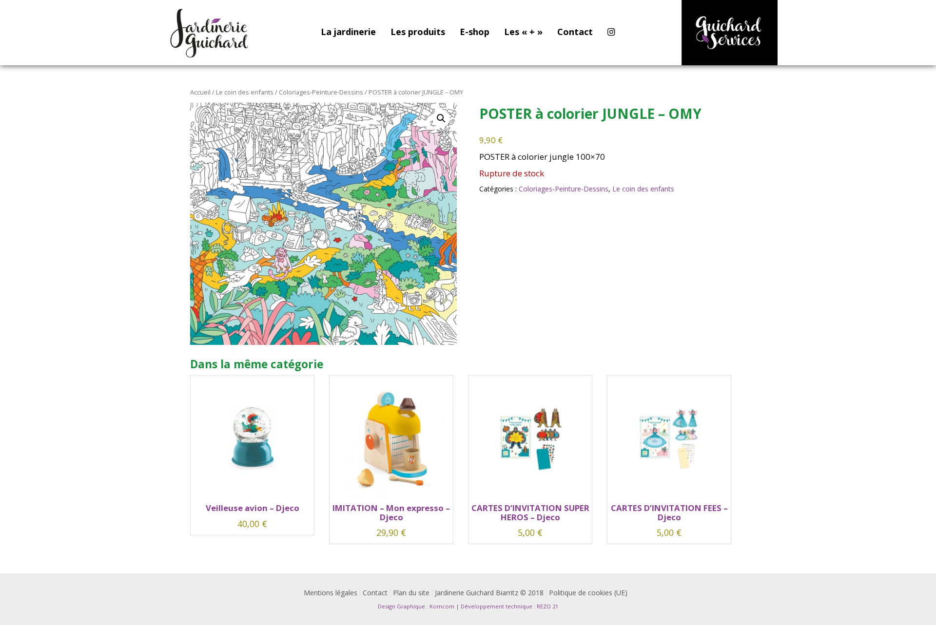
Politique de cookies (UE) (588, 592)
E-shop (474, 32)
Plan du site (411, 592)
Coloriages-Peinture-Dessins (321, 92)
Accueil (200, 92)
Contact (575, 32)
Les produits (417, 32)
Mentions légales (330, 592)
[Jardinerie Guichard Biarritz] (210, 32)
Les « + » (523, 32)
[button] (441, 118)
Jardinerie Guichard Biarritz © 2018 (489, 592)
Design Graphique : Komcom (416, 606)
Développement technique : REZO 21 (509, 606)
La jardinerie (348, 32)
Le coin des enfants (244, 92)
